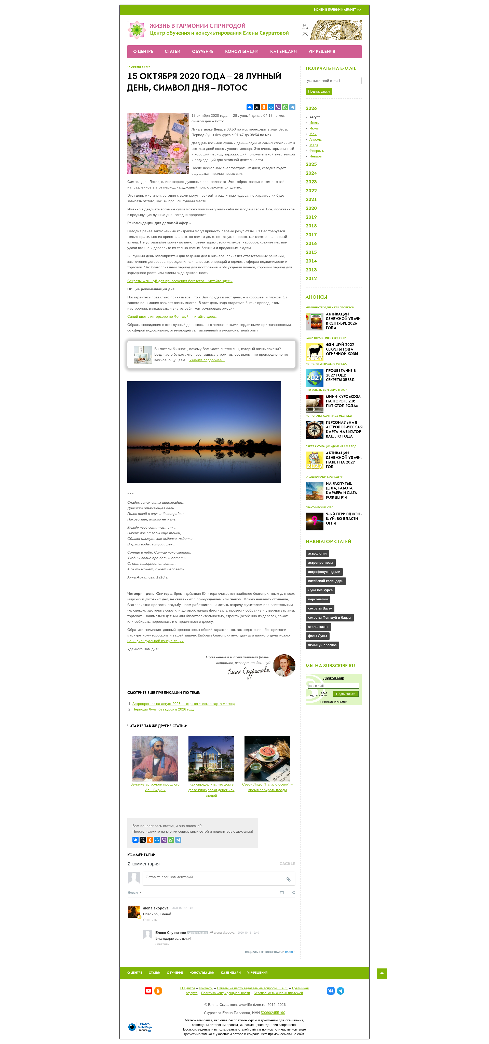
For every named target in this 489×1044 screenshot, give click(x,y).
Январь (315, 156)
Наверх (382, 973)
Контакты (206, 988)
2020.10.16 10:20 (182, 908)
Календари (283, 52)
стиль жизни (318, 627)
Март (313, 145)
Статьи (172, 52)
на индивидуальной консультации (155, 641)
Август (314, 117)
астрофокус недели (324, 572)
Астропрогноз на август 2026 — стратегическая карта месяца (183, 704)
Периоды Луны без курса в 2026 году (163, 709)
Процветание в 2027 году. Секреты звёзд (341, 375)
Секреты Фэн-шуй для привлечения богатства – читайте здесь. (180, 281)
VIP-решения (321, 52)
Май (313, 134)
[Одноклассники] (264, 107)
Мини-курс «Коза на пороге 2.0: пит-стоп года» (343, 401)
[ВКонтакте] (250, 107)
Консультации (242, 52)
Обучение (202, 52)
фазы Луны (317, 636)
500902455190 (273, 1013)
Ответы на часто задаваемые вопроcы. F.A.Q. (252, 988)
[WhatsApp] (285, 107)
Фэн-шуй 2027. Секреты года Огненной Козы (342, 349)
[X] (257, 107)
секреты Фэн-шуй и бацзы (329, 617)
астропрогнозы (320, 562)
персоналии (318, 599)
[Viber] (278, 107)
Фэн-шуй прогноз (322, 645)
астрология (317, 553)
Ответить (150, 919)
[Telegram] (292, 107)
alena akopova (224, 932)
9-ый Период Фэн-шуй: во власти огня (344, 519)
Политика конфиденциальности (225, 993)
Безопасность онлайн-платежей (278, 993)
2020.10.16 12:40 (248, 932)
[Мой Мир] (271, 107)
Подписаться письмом (333, 701)
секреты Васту (320, 608)
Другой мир (333, 678)
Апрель (315, 139)
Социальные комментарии (270, 952)
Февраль (316, 151)
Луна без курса (320, 590)
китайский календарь (325, 581)
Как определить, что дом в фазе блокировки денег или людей (211, 790)
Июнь (314, 128)
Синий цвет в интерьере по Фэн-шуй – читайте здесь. (172, 316)
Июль (314, 123)
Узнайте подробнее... (207, 360)
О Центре (143, 52)
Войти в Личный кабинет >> (338, 9)
